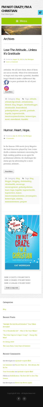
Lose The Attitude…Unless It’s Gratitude (20, 52)
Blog (18, 99)
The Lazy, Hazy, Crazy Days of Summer (16, 346)
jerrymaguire (31, 196)
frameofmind (21, 108)
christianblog (25, 181)
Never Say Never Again (23, 383)
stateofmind (15, 119)
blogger (20, 105)
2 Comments (10, 138)
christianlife (10, 108)
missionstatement (12, 202)
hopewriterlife (18, 113)
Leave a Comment (12, 62)
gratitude (31, 110)
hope (12, 190)
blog (14, 105)
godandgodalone (12, 110)
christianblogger (31, 105)
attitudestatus (27, 102)
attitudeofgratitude (13, 102)
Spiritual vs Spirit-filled (23, 361)
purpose (23, 202)
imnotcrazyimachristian (15, 116)
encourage (20, 184)
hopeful (18, 190)
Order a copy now (12, 288)
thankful (24, 119)
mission (19, 199)
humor (19, 193)
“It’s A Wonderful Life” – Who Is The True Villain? (20, 331)
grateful (23, 110)
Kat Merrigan (29, 59)
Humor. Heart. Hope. (17, 130)
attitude (33, 99)
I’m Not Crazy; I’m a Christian (16, 9)
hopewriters (10, 193)
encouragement (11, 187)
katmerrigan (31, 116)
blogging (15, 181)
